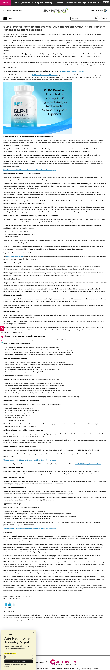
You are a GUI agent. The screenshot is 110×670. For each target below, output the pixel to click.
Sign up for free (18, 661)
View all (106, 3)
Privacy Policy (86, 669)
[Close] (33, 632)
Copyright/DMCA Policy (72, 669)
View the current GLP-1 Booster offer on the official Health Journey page (29, 170)
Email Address (10, 653)
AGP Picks (5, 3)
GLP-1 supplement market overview (71, 71)
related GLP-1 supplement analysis (88, 464)
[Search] (92, 18)
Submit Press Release (41, 669)
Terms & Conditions (56, 669)
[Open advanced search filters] (96, 18)
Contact (95, 669)
